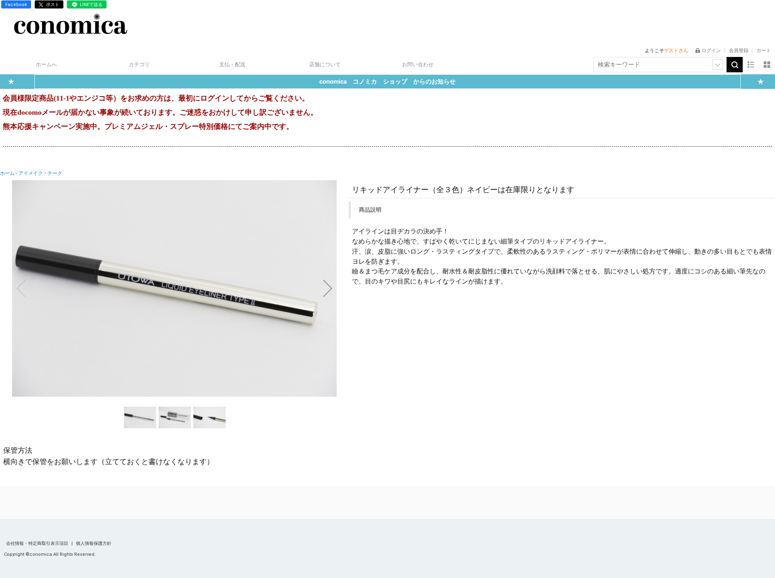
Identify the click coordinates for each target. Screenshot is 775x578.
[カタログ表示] (767, 64)
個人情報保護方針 (93, 543)
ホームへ (46, 64)
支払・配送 (232, 64)
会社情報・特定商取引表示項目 (37, 543)
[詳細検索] (717, 64)
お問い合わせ (418, 64)
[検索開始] (735, 64)
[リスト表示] (751, 64)
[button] (21, 288)
